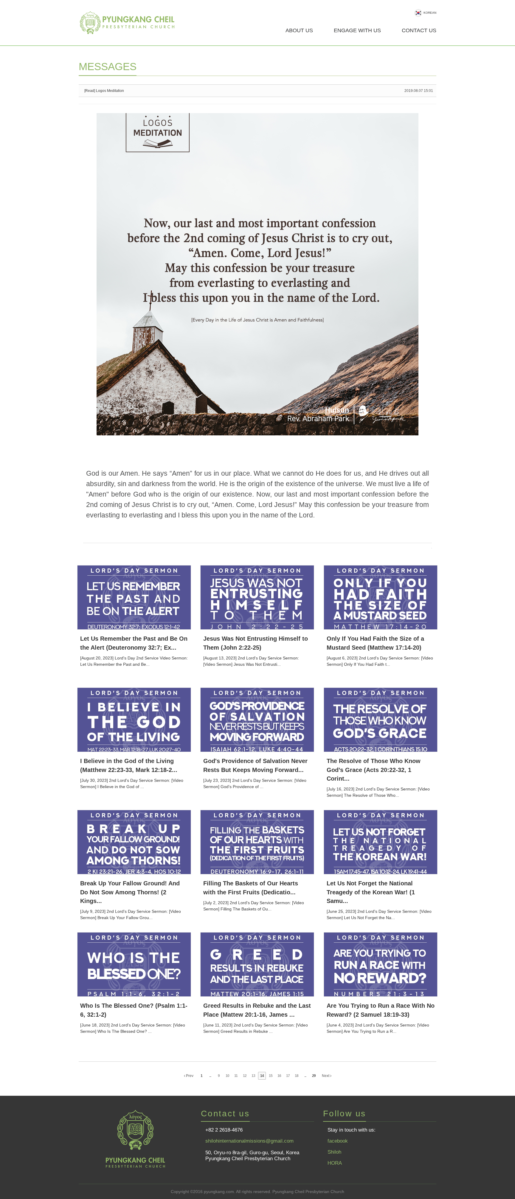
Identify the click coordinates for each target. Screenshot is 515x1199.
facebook (338, 1141)
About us (299, 30)
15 (270, 1076)
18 (296, 1076)
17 (288, 1076)
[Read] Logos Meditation (104, 91)
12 (244, 1076)
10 (227, 1076)
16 (279, 1076)
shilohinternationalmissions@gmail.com (249, 1141)
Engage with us (357, 30)
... (210, 1076)
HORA (335, 1163)
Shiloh (334, 1152)
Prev (189, 1076)
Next (326, 1076)
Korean (430, 12)
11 (236, 1076)
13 (253, 1076)
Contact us (419, 30)
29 (314, 1076)
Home (131, 23)
